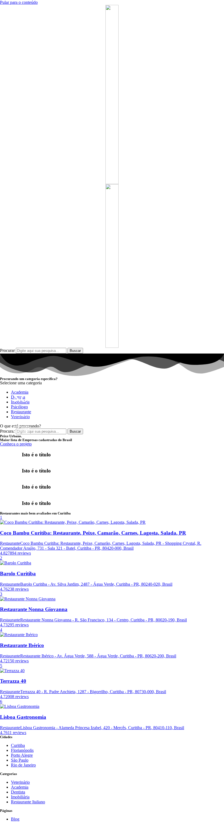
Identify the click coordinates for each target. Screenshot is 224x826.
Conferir (21, 429)
